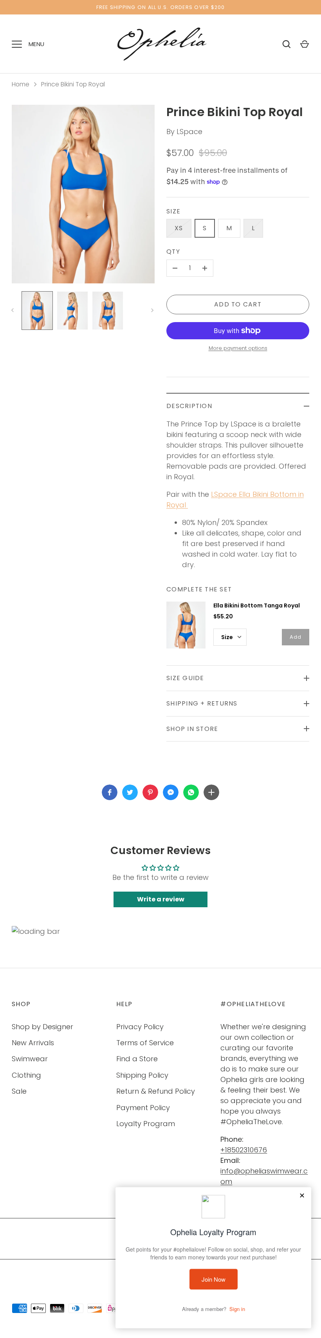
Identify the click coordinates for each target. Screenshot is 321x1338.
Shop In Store (192, 728)
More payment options (238, 348)
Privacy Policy (140, 1027)
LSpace (189, 131)
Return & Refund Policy (155, 1091)
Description (189, 405)
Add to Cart (237, 304)
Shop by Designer (42, 1027)
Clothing (26, 1075)
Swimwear (30, 1059)
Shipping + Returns (202, 703)
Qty (173, 251)
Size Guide (185, 677)
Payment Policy (143, 1107)
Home (20, 84)
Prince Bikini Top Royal (73, 84)
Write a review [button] (160, 899)
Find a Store (137, 1059)
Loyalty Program (145, 1123)
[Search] (286, 44)
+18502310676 (243, 1150)
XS (179, 228)
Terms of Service (145, 1043)
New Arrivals (33, 1043)
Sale (19, 1091)
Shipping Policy (142, 1075)
